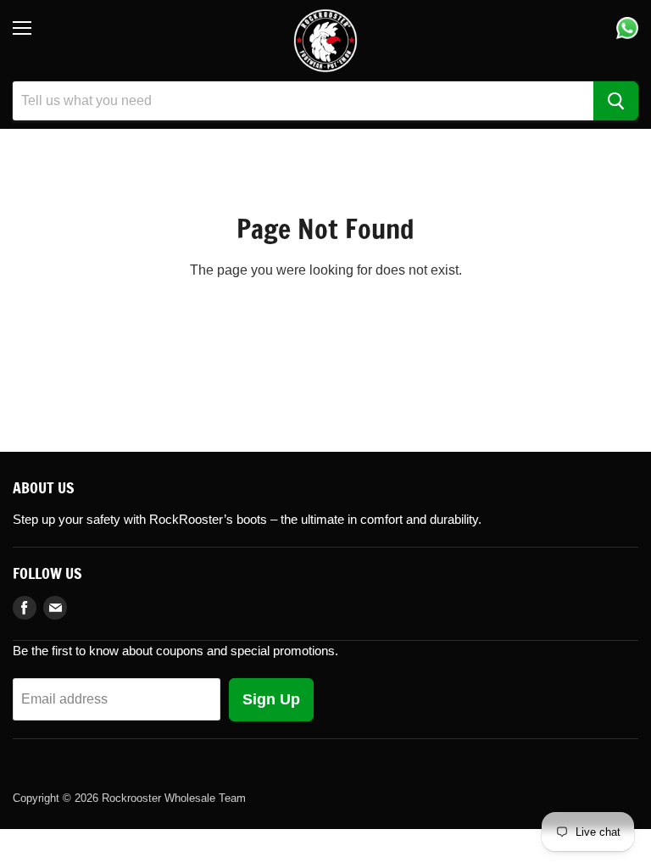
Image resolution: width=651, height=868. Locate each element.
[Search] (615, 100)
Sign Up (271, 699)
